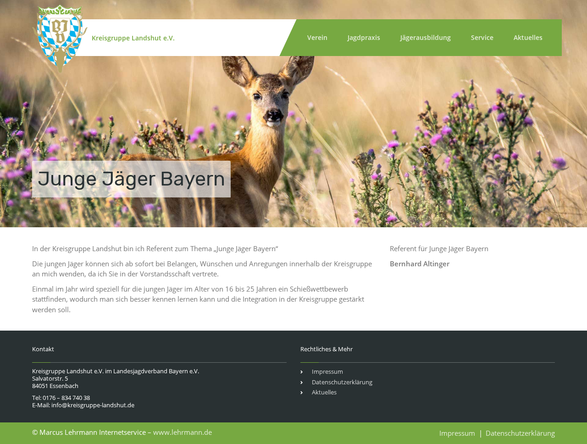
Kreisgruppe (133, 38)
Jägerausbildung (425, 37)
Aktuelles (528, 37)
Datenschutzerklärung (342, 382)
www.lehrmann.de (182, 432)
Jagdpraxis (364, 37)
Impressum (327, 371)
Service (482, 37)
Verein (317, 37)
